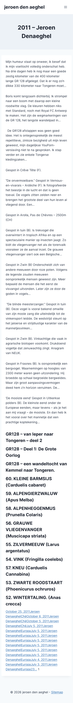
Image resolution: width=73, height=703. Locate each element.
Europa (26, 631)
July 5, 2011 (35, 626)
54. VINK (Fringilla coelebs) (34, 559)
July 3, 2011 (39, 664)
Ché (24, 616)
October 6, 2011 (38, 616)
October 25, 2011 (18, 611)
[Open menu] (65, 7)
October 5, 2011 (38, 621)
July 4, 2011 (39, 659)
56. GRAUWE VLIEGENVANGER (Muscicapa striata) (26, 530)
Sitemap (57, 692)
